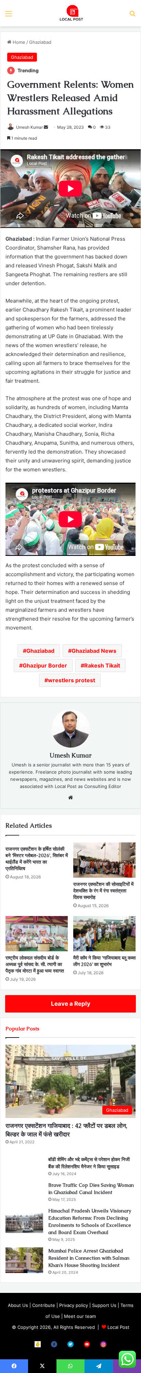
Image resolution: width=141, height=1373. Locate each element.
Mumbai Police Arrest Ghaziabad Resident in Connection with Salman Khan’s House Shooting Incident (88, 1258)
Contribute (43, 1305)
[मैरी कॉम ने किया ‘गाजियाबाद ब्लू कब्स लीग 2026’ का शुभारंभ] (104, 933)
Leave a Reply (70, 1003)
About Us (18, 1305)
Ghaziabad (40, 42)
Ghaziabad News (94, 650)
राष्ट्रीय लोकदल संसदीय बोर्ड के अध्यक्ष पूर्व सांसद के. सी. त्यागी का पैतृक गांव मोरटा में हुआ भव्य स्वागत (34, 964)
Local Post (118, 1327)
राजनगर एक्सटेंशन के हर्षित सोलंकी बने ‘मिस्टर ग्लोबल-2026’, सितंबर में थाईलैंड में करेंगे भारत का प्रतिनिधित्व (36, 859)
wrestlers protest (71, 680)
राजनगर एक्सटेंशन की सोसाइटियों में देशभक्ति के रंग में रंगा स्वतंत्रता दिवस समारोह (103, 890)
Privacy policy (73, 1305)
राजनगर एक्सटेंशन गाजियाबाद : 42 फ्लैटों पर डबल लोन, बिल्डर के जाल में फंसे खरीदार (66, 1130)
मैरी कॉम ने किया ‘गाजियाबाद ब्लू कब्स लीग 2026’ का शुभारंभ (104, 961)
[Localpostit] (70, 13)
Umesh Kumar (29, 127)
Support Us (104, 1305)
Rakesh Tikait (102, 665)
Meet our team (80, 1316)
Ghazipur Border (45, 665)
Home (18, 42)
